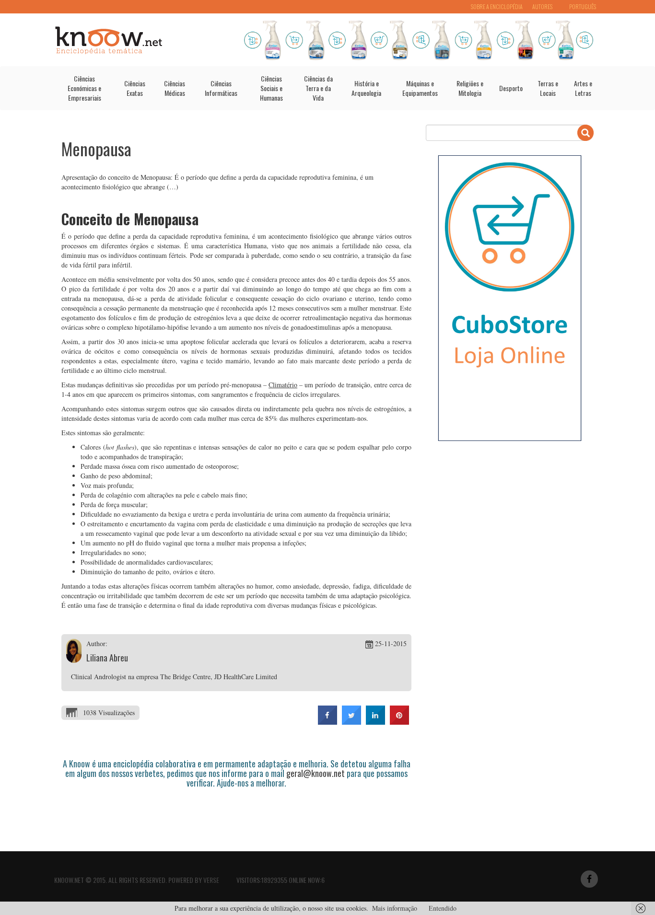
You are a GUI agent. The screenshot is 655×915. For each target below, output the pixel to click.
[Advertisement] (235, 814)
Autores (542, 6)
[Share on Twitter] (351, 722)
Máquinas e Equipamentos (420, 88)
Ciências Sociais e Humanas (271, 88)
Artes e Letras (583, 88)
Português (582, 6)
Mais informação (394, 908)
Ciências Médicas (174, 88)
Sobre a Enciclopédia (497, 6)
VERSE (211, 880)
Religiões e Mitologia (469, 88)
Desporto (511, 88)
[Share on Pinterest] (399, 722)
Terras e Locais (548, 88)
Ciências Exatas (134, 88)
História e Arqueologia (366, 88)
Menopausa (96, 148)
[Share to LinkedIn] (375, 722)
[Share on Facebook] (327, 722)
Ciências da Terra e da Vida (318, 88)
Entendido (442, 908)
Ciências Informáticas (221, 88)
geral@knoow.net (315, 773)
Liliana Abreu (107, 657)
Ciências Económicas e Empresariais (84, 88)
